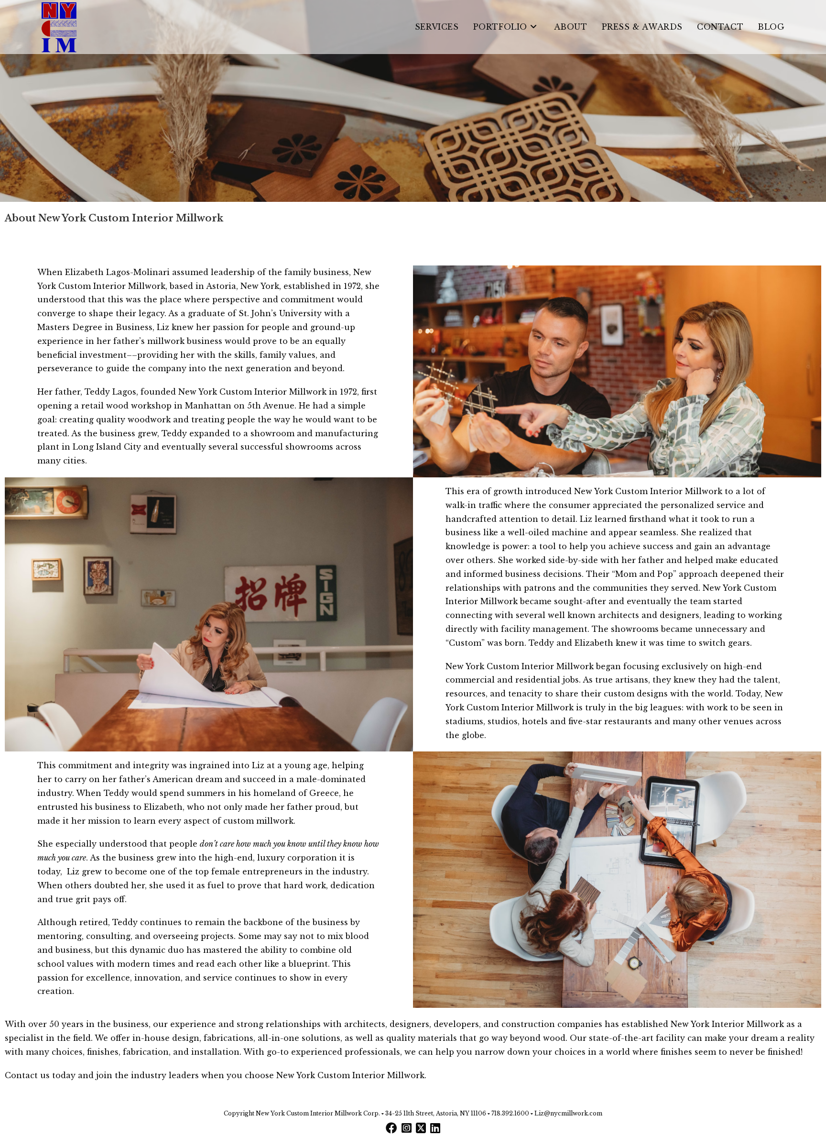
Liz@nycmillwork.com (568, 1113)
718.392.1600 (510, 1113)
